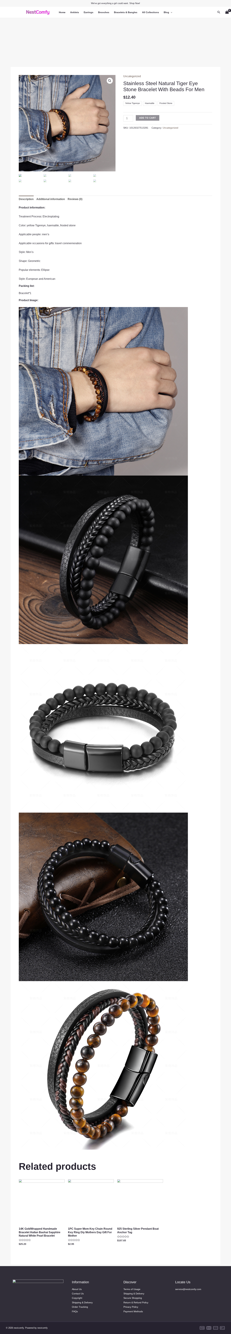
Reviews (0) (75, 199)
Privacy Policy (130, 1307)
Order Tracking (80, 1307)
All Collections (150, 12)
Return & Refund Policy (135, 1302)
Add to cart (147, 118)
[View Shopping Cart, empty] (227, 12)
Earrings (88, 12)
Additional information (50, 199)
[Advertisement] (115, 41)
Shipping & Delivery (82, 1302)
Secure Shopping (132, 1298)
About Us (77, 1289)
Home (62, 12)
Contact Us (78, 1293)
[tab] (26, 199)
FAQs (75, 1311)
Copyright (77, 1298)
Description (26, 199)
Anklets (74, 12)
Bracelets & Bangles (125, 12)
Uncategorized (132, 76)
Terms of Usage (131, 1289)
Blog (166, 12)
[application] (170, 12)
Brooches (103, 12)
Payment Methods (133, 1311)
